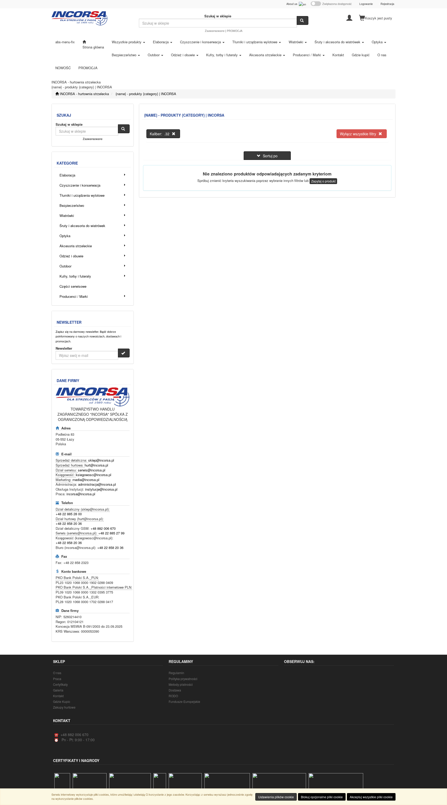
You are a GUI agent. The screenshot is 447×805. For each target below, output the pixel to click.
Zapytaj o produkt (323, 181)
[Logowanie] (349, 17)
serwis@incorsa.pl (91, 470)
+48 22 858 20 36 (69, 523)
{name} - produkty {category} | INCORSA (146, 93)
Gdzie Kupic (61, 701)
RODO (173, 696)
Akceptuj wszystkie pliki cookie (371, 797)
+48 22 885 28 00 (69, 513)
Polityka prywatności (183, 678)
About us (292, 4)
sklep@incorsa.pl (101, 460)
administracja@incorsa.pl (97, 484)
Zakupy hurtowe (64, 707)
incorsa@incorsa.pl (80, 493)
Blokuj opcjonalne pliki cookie (322, 797)
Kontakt (58, 696)
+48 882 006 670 (103, 528)
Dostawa (175, 690)
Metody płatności (181, 684)
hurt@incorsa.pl (96, 465)
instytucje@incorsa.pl (101, 489)
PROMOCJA (234, 31)
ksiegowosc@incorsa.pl (93, 474)
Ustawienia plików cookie (276, 797)
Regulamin (176, 672)
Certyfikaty (60, 684)
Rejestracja (387, 4)
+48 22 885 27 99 (111, 533)
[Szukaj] (302, 20)
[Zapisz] (124, 353)
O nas (57, 672)
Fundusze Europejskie (184, 701)
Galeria (58, 690)
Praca (57, 678)
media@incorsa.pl (85, 479)
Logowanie (366, 4)
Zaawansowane (215, 31)
